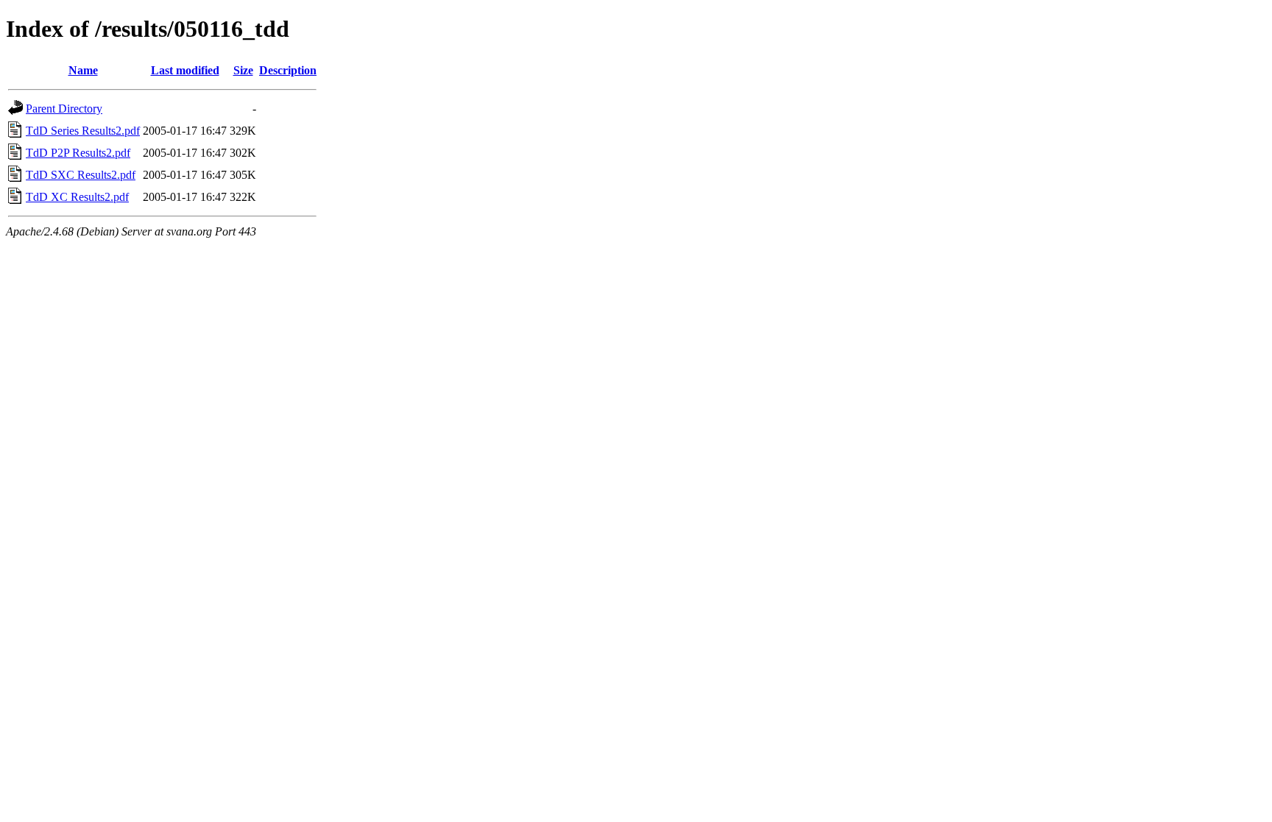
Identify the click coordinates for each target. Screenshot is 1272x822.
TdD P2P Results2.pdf (78, 152)
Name (83, 70)
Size (243, 70)
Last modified (185, 70)
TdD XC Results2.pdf (77, 197)
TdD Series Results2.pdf (83, 130)
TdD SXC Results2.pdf (80, 175)
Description (288, 70)
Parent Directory (64, 108)
